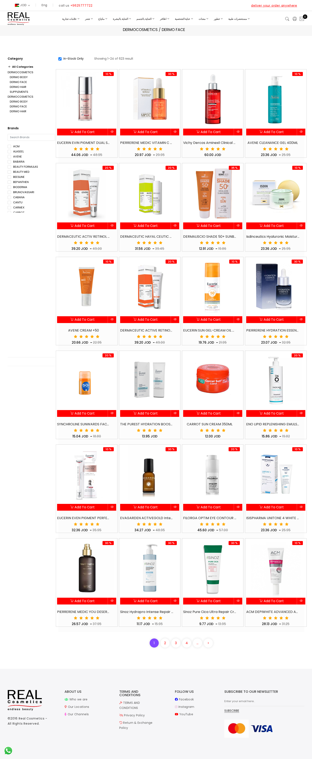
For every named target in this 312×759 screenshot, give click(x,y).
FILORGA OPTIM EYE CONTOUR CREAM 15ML (209, 518)
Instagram (186, 707)
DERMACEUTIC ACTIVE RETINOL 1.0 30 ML (146, 330)
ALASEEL (18, 151)
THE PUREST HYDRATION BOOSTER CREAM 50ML (146, 424)
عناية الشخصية (183, 19)
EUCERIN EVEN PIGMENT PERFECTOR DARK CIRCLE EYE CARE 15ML (83, 518)
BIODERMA (20, 187)
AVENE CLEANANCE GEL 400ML (272, 142)
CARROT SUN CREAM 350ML (209, 424)
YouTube (185, 714)
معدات (202, 19)
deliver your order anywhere (274, 5)
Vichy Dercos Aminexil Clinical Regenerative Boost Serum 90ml (209, 142)
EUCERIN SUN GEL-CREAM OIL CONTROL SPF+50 (209, 330)
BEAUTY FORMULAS (25, 167)
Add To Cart (84, 131)
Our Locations (78, 707)
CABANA (19, 197)
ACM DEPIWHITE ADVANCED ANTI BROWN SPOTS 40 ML (272, 611)
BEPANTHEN (21, 182)
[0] (301, 19)
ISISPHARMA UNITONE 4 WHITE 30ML (272, 518)
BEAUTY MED (21, 172)
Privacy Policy (134, 715)
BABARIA (19, 162)
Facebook (186, 699)
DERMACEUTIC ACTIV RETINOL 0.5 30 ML (83, 236)
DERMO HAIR (18, 87)
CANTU (17, 202)
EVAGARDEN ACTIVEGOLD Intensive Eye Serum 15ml (146, 518)
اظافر (163, 19)
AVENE (17, 157)
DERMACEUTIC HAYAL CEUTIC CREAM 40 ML (146, 236)
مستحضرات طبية (237, 19)
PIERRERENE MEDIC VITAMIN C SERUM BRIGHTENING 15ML (146, 142)
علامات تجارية (69, 19)
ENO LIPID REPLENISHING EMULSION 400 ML (272, 424)
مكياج (101, 19)
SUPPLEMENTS (19, 92)
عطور (217, 19)
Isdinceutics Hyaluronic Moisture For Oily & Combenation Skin (272, 236)
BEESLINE (19, 177)
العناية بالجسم (144, 19)
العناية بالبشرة (121, 19)
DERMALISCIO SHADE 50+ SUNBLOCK (209, 236)
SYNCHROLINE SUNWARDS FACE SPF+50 (83, 424)
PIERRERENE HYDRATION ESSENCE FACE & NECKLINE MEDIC (272, 330)
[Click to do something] (8, 750)
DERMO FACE (18, 82)
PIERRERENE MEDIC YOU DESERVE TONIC (83, 611)
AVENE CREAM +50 (83, 330)
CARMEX (18, 207)
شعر (88, 19)
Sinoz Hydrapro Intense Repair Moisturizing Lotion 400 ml (146, 611)
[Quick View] (112, 132)
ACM (16, 146)
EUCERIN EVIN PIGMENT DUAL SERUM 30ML (83, 142)
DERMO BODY (19, 77)
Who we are (77, 699)
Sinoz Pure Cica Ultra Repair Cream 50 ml (209, 611)
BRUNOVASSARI (23, 192)
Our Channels (78, 714)
